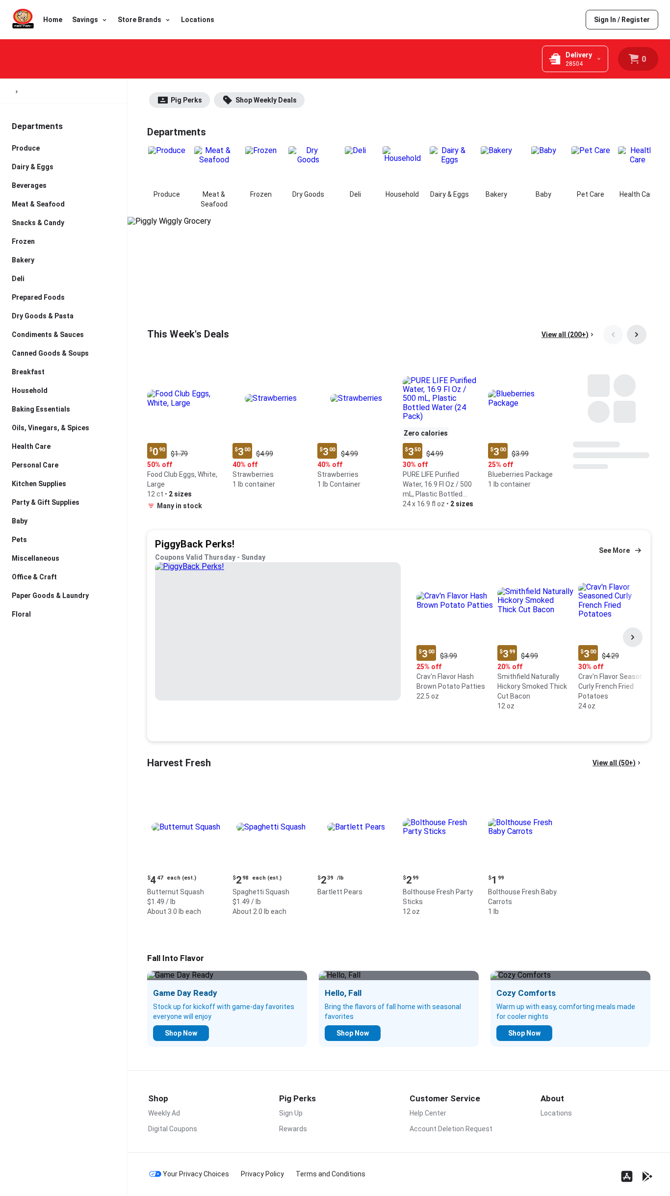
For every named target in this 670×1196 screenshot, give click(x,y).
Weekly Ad (164, 1113)
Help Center (428, 1113)
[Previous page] (613, 334)
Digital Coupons (172, 1129)
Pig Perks (186, 100)
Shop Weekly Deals (266, 100)
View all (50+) (614, 763)
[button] (186, 437)
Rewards (293, 1129)
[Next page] (636, 334)
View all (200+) (565, 334)
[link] (622, 19)
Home (52, 20)
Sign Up (291, 1113)
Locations (197, 20)
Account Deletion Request (451, 1129)
